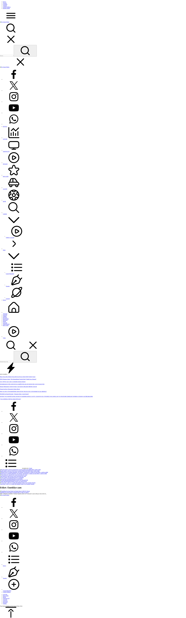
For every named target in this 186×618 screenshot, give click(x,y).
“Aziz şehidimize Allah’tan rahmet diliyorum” (10, 399)
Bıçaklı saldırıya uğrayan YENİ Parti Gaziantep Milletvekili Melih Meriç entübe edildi (19, 471)
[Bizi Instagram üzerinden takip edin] (14, 101)
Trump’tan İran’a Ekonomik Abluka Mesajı (10, 389)
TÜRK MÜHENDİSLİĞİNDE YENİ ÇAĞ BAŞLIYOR (13, 481)
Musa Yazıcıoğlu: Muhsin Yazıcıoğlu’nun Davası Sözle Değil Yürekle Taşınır (17, 376)
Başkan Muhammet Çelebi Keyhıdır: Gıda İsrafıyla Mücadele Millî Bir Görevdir (18, 386)
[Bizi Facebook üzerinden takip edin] (14, 79)
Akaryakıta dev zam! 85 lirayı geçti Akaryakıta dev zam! (13, 476)
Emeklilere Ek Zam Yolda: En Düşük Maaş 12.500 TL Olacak (14, 492)
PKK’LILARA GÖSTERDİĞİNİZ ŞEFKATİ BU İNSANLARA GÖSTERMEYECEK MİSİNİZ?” (23, 391)
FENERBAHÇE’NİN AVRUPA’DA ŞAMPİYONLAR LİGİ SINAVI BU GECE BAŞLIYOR (22, 384)
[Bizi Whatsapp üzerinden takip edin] (14, 124)
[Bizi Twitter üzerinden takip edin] (14, 90)
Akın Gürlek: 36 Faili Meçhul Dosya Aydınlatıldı (11, 478)
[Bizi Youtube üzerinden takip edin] (14, 113)
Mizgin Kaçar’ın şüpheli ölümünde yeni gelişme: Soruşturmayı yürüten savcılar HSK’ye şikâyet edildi (23, 473)
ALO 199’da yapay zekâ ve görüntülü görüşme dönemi (12, 381)
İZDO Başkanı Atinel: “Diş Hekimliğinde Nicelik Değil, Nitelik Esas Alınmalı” (18, 379)
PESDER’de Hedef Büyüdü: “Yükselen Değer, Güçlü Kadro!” (14, 394)
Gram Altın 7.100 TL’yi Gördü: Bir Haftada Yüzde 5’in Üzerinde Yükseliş (17, 484)
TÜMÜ (30, 468)
